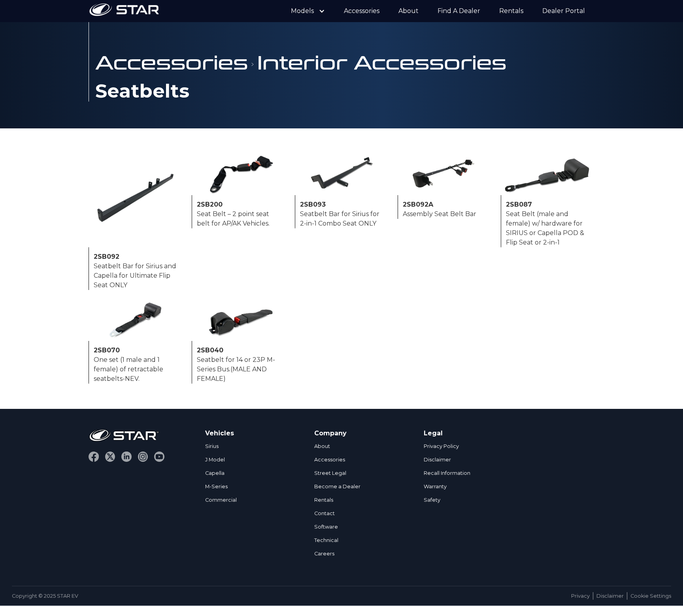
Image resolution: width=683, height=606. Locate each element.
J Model (215, 460)
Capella (215, 473)
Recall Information (447, 473)
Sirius (212, 446)
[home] (124, 11)
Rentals (511, 11)
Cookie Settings (650, 596)
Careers (324, 554)
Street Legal (330, 473)
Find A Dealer (459, 11)
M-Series (216, 486)
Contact (324, 513)
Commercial (221, 500)
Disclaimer (437, 460)
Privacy (580, 596)
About (408, 11)
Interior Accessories (381, 61)
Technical (326, 540)
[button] (307, 11)
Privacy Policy (441, 446)
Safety (432, 500)
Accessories (361, 11)
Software (326, 527)
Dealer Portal (563, 11)
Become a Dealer (337, 486)
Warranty (435, 486)
